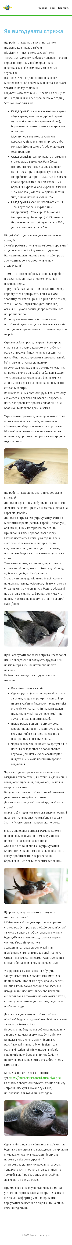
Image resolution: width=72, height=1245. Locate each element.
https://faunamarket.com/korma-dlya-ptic (34, 1078)
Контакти (63, 7)
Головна (42, 7)
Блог (52, 7)
